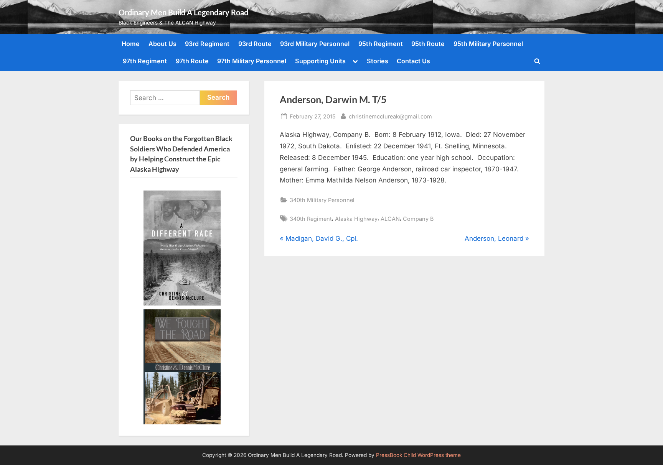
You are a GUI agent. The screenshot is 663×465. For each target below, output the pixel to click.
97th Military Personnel (251, 61)
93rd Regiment (207, 44)
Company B (418, 218)
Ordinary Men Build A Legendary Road (183, 12)
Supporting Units (320, 61)
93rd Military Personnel (315, 44)
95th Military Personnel (488, 44)
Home (131, 44)
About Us (162, 44)
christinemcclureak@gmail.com (390, 116)
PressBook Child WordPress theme (418, 455)
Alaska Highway (356, 218)
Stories (377, 61)
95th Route (428, 44)
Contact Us (413, 61)
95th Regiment (380, 44)
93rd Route (255, 44)
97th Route (192, 61)
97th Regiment (145, 61)
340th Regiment (311, 218)
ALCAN (390, 218)
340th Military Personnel (322, 200)
